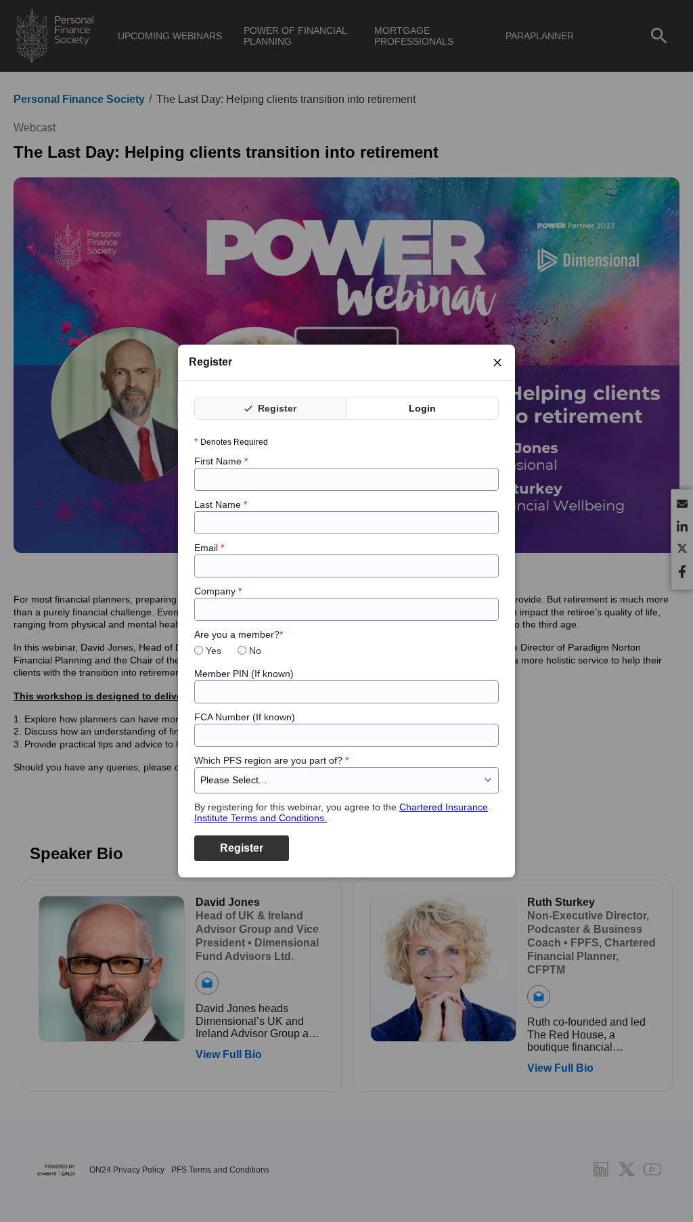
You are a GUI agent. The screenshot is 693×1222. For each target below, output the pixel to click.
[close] (497, 362)
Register (275, 408)
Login (422, 408)
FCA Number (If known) (244, 717)
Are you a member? (238, 634)
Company (218, 591)
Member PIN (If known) (244, 673)
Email (209, 547)
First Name (221, 461)
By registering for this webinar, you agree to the (341, 812)
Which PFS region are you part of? (271, 760)
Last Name (220, 504)
